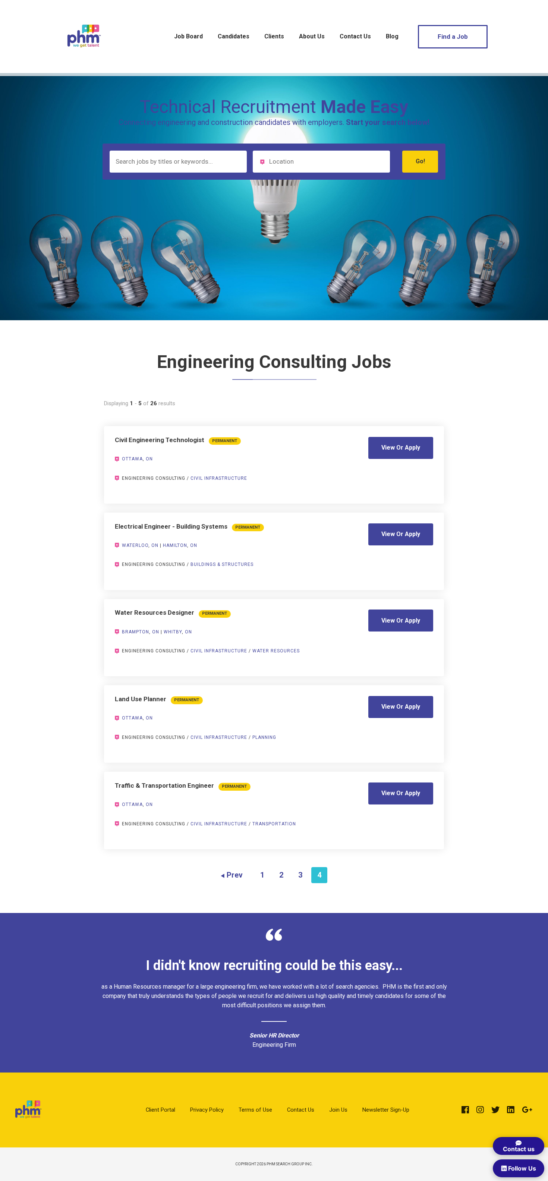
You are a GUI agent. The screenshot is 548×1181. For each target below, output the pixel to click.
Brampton (135, 631)
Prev (235, 875)
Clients (274, 36)
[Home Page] (84, 57)
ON (149, 459)
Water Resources (276, 651)
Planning (264, 737)
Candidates (233, 36)
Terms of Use (255, 1109)
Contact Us (355, 36)
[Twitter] (495, 1110)
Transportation (274, 823)
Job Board (188, 36)
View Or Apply (400, 447)
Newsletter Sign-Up (385, 1109)
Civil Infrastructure (218, 478)
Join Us (338, 1109)
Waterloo (135, 545)
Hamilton (175, 545)
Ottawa (132, 459)
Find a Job (453, 36)
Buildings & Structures (221, 564)
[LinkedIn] (510, 1110)
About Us (312, 36)
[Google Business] (527, 1110)
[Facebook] (465, 1110)
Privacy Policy (207, 1109)
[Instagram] (480, 1110)
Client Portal (160, 1109)
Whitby (173, 631)
